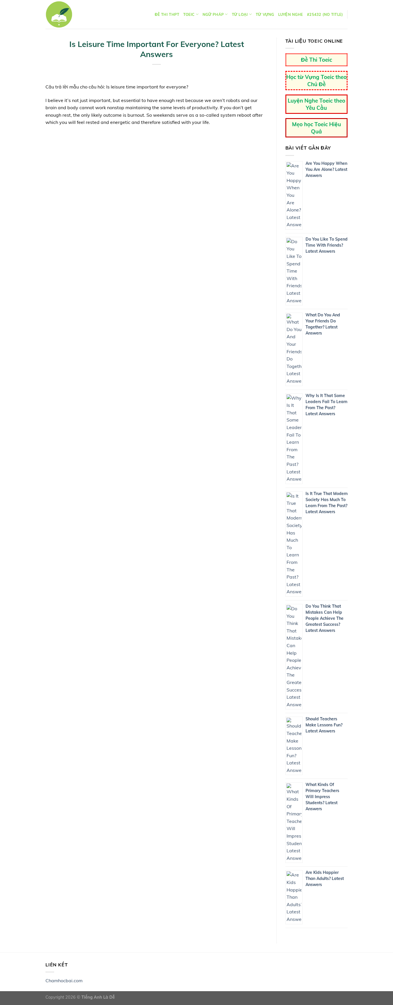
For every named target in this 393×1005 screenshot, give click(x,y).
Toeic (188, 14)
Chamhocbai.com (64, 980)
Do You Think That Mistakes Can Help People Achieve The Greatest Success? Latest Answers (325, 618)
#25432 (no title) (325, 14)
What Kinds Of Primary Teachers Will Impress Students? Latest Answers (322, 796)
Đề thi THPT (167, 14)
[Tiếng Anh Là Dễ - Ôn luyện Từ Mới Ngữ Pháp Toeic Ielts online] (59, 14)
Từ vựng (265, 14)
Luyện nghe (290, 14)
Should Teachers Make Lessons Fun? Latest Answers (324, 725)
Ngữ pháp (213, 14)
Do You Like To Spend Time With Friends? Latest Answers (327, 245)
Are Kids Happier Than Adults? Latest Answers (325, 878)
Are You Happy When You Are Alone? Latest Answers (326, 169)
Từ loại (240, 14)
